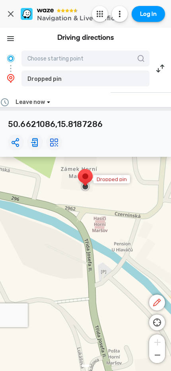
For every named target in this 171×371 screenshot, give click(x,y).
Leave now (30, 102)
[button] (85, 78)
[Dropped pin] (85, 180)
